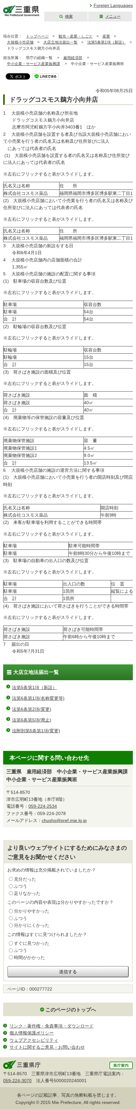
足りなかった (27, 893)
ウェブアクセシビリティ (33, 1040)
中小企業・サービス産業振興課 (33, 64)
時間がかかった (29, 957)
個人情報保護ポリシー (31, 1032)
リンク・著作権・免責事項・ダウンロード (51, 1025)
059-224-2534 (42, 806)
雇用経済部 (72, 58)
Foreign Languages (113, 5)
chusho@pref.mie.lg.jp (64, 820)
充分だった (25, 879)
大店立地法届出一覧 (60, 42)
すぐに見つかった (31, 943)
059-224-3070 (17, 1080)
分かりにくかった (31, 925)
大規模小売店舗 (20, 42)
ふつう (20, 886)
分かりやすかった (31, 911)
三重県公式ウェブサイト (21, 10)
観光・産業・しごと (76, 36)
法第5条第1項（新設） (106, 42)
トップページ (37, 36)
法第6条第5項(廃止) (31, 719)
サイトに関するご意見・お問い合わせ (47, 1047)
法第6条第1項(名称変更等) (38, 698)
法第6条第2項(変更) (31, 709)
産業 (106, 36)
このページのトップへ (71, 1009)
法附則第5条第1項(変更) (36, 730)
